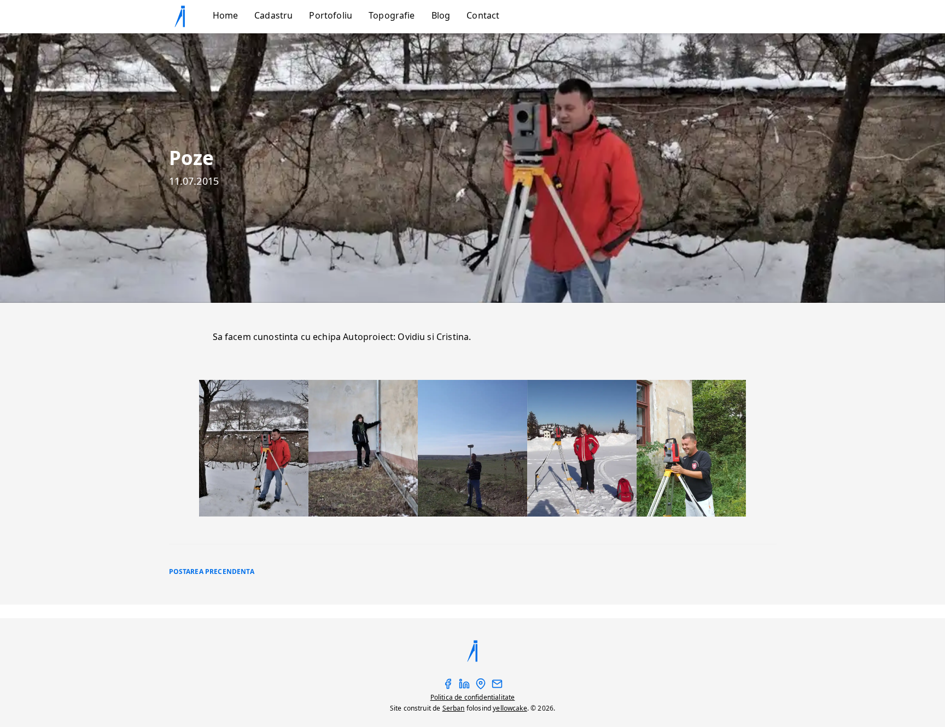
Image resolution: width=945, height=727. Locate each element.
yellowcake (510, 708)
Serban (453, 708)
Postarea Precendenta (211, 571)
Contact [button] (482, 15)
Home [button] (225, 15)
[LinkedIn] (464, 686)
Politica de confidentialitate (472, 697)
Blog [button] (441, 15)
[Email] (497, 686)
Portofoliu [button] (330, 15)
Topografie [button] (392, 15)
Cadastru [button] (273, 15)
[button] (188, 16)
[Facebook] (447, 686)
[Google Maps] (480, 686)
